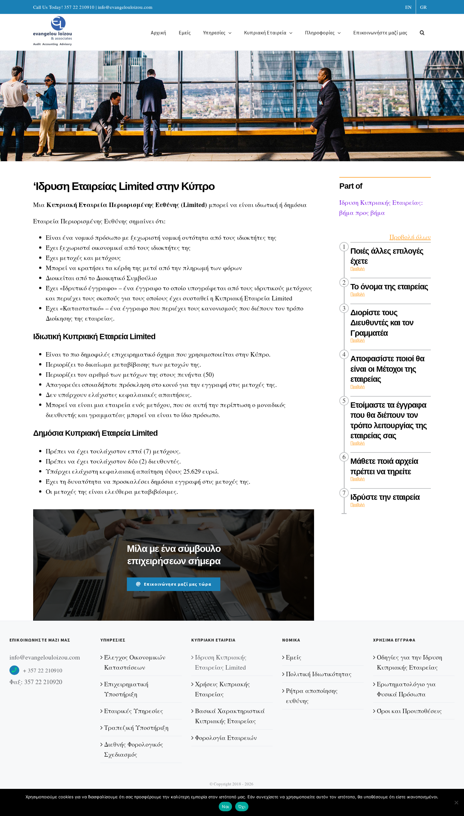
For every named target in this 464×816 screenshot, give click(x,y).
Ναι (225, 806)
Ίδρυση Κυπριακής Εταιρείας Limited (221, 662)
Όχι (241, 806)
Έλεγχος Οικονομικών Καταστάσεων (134, 662)
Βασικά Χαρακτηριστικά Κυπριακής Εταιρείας (230, 716)
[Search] (422, 32)
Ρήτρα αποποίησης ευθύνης (312, 695)
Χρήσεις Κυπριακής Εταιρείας (222, 689)
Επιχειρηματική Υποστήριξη (126, 689)
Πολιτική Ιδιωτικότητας (319, 674)
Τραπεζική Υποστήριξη (136, 727)
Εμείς (293, 657)
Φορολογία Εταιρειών (226, 737)
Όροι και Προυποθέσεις (409, 711)
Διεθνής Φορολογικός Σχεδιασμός (133, 749)
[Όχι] (456, 802)
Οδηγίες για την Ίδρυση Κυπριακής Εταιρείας (409, 662)
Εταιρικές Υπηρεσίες (133, 711)
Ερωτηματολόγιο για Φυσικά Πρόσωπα (406, 689)
